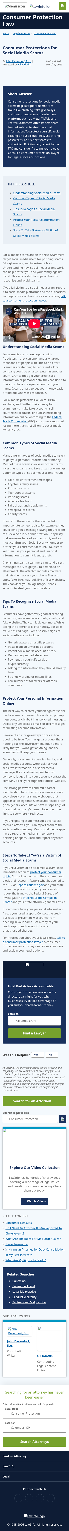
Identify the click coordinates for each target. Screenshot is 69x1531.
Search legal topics (16, 1113)
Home (6, 33)
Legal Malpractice (24, 1292)
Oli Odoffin (24, 64)
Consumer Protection (45, 33)
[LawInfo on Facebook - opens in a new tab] (18, 1498)
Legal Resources (21, 33)
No (50, 1055)
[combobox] (34, 1021)
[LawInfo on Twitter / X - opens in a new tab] (29, 1498)
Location (13, 1013)
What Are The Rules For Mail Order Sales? (33, 1239)
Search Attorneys (34, 1441)
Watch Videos (36, 1201)
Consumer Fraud (23, 1286)
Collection (19, 1281)
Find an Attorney (15, 1456)
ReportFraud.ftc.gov (30, 885)
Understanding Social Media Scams (37, 193)
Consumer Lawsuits (18, 1223)
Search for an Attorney (32, 1101)
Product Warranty (24, 1297)
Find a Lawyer (34, 1033)
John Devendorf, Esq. (18, 61)
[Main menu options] (15, 6)
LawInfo (8, 1466)
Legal (6, 1476)
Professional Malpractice (29, 1302)
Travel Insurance (16, 1244)
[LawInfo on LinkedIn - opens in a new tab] (51, 1498)
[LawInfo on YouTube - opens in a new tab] (40, 1498)
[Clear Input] (57, 1021)
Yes (36, 1055)
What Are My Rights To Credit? (25, 1260)
